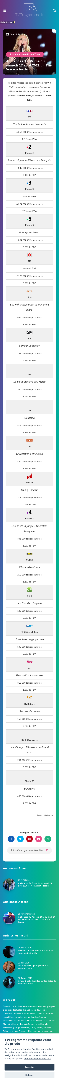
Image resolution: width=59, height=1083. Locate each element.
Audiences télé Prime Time (25, 54)
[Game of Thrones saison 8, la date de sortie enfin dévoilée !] (9, 952)
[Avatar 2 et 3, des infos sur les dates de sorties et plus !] (9, 982)
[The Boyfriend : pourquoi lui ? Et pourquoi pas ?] (9, 967)
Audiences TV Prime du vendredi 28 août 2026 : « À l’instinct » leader (35, 884)
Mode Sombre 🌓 (7, 22)
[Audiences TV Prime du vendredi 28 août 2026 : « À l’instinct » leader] (9, 884)
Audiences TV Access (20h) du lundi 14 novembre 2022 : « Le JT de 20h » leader (36, 919)
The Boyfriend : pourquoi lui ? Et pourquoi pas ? (33, 967)
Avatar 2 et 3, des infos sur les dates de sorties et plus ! (37, 982)
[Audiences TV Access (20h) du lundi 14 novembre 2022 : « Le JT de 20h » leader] (9, 918)
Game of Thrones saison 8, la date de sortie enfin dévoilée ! (35, 951)
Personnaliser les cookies (37, 1058)
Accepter (29, 1067)
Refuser (29, 1075)
